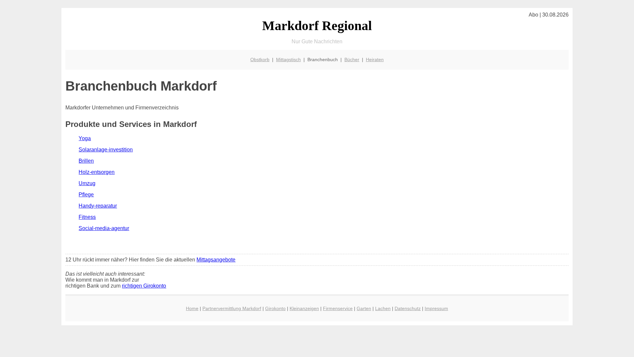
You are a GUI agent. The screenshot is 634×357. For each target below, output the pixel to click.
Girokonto (275, 308)
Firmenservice (338, 308)
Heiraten (375, 59)
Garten (364, 308)
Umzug (87, 183)
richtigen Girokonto (144, 286)
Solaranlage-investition (106, 149)
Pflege (86, 194)
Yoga (85, 138)
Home (192, 308)
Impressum (436, 308)
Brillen (86, 161)
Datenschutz (408, 308)
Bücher (351, 59)
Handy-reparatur (98, 206)
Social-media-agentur (104, 228)
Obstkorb (259, 59)
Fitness (87, 217)
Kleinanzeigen (304, 308)
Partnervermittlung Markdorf (231, 308)
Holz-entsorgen (97, 172)
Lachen (383, 308)
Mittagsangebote (215, 259)
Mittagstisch (288, 59)
